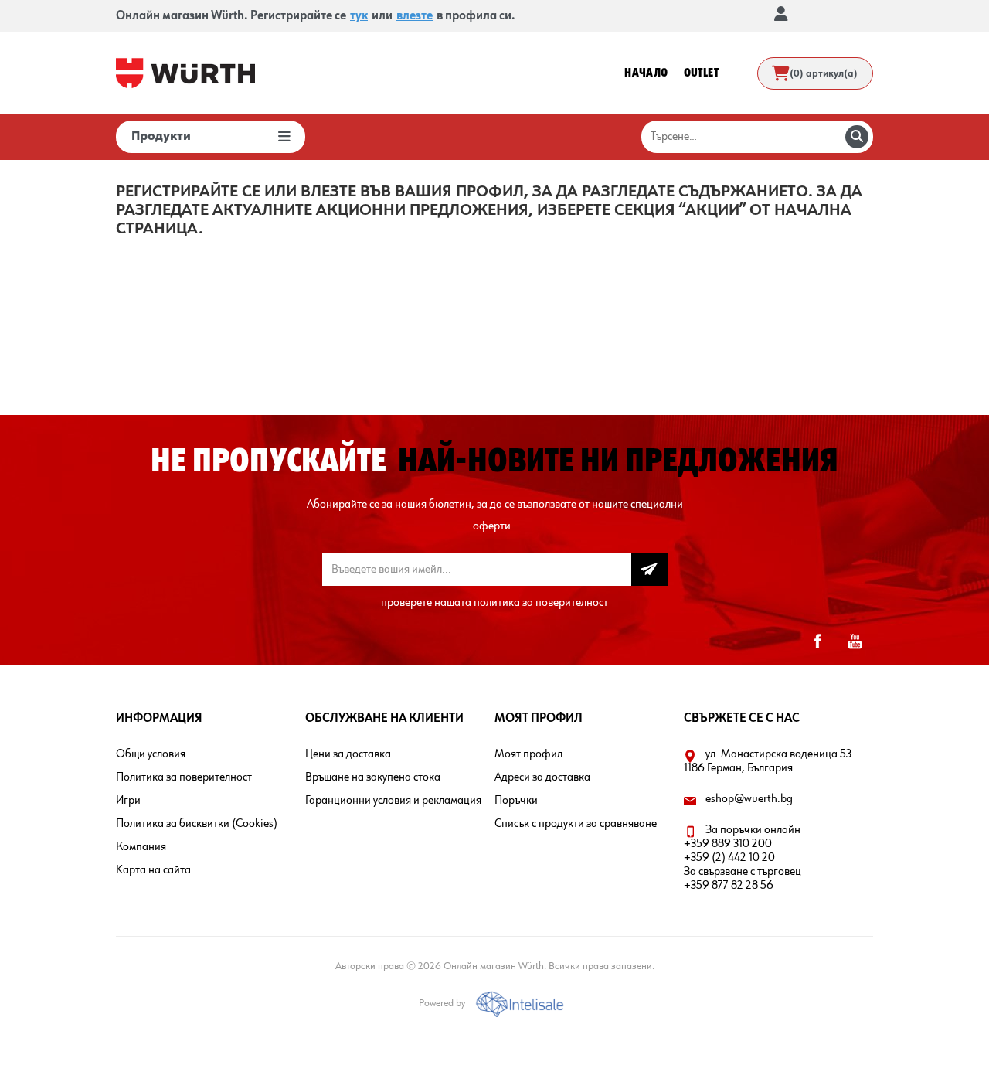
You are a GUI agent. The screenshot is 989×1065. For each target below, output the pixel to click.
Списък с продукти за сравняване (575, 824)
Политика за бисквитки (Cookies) (196, 824)
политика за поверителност (541, 603)
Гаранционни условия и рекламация (393, 800)
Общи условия (150, 754)
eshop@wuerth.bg (749, 799)
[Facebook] (817, 641)
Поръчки (516, 800)
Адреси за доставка (542, 777)
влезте (414, 16)
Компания (141, 847)
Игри (128, 800)
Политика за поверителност (184, 777)
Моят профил (528, 754)
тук (359, 16)
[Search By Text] (856, 136)
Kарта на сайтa (153, 870)
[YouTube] (854, 641)
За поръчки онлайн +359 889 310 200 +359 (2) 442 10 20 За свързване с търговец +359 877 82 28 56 (742, 858)
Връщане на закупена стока (372, 777)
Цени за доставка (348, 754)
